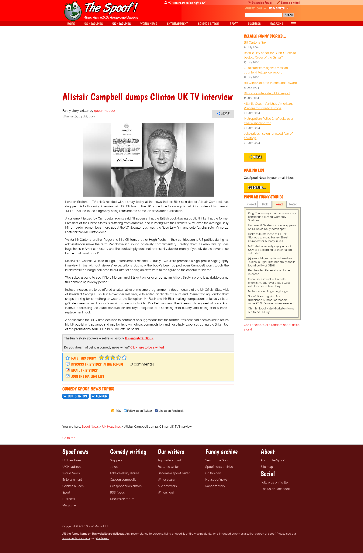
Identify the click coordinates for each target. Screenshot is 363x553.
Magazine (69, 505)
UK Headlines (71, 467)
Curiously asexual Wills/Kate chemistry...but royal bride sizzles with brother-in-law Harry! (269, 282)
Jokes (114, 467)
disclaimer (102, 538)
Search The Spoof (217, 460)
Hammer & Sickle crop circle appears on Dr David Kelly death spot (272, 227)
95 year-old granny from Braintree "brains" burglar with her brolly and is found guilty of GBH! (271, 262)
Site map (267, 467)
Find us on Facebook (275, 489)
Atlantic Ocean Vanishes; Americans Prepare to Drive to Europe (268, 106)
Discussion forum (262, 3)
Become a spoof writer (174, 473)
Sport (66, 492)
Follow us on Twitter (139, 410)
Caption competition (124, 479)
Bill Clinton (77, 396)
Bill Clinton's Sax (255, 42)
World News (71, 473)
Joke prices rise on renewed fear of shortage (268, 136)
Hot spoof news (216, 479)
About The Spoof (273, 460)
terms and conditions (76, 538)
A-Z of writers (167, 486)
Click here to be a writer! (147, 347)
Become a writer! (290, 3)
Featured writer (168, 467)
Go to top (68, 438)
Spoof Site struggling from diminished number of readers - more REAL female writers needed (270, 300)
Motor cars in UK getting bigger (268, 291)
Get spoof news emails (126, 486)
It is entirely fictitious (139, 338)
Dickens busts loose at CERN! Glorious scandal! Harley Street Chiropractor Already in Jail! (268, 237)
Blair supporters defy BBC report (267, 93)
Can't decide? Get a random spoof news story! (271, 327)
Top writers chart (169, 460)
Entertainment (72, 479)
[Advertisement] (148, 63)
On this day (213, 473)
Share (226, 114)
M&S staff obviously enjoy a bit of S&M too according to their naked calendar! (270, 249)
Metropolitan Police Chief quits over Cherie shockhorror (268, 121)
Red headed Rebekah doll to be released (269, 272)
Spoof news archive (219, 467)
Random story (215, 486)
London (101, 396)
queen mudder (104, 110)
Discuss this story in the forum (97, 364)
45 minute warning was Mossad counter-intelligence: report (266, 70)
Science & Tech (73, 486)
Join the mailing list (87, 376)
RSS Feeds (117, 492)
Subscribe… (257, 187)
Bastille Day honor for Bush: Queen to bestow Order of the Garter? (270, 55)
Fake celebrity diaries (124, 473)
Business (68, 499)
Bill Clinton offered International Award (270, 83)
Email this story (84, 370)
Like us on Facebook (170, 410)
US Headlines (71, 460)
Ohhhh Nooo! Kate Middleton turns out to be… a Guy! (271, 310)
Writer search (167, 479)
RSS (118, 410)
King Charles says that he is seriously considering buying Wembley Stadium (272, 217)
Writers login (166, 492)
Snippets (116, 460)
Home (71, 24)
